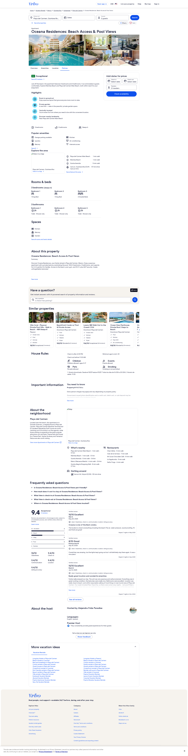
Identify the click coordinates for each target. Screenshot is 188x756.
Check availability (121, 94)
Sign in (156, 4)
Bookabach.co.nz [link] (124, 720)
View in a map (37, 171)
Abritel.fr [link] (121, 713)
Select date (115, 82)
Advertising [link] (32, 734)
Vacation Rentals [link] (40, 10)
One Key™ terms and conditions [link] (83, 723)
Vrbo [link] (120, 709)
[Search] (135, 299)
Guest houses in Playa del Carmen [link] (44, 666)
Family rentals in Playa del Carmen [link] (95, 664)
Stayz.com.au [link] (122, 723)
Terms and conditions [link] (80, 727)
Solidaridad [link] (67, 10)
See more (34, 279)
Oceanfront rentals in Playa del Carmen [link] (97, 668)
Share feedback (84, 637)
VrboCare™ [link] (32, 713)
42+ (134, 62)
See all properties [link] (40, 23)
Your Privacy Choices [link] (80, 737)
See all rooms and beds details (41, 239)
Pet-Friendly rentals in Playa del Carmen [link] (46, 670)
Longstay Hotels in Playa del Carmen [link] (45, 658)
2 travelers (115, 88)
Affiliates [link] (76, 716)
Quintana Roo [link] (58, 10)
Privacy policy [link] (78, 730)
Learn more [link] (35, 525)
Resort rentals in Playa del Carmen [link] (44, 672)
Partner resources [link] (34, 720)
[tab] (39, 652)
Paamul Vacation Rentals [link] (92, 674)
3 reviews (44, 513)
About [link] (75, 709)
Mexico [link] (49, 10)
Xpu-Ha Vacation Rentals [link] (41, 682)
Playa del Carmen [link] (77, 10)
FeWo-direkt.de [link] (123, 716)
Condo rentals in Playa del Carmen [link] (44, 664)
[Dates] (79, 17)
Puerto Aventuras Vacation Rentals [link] (44, 680)
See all (33, 148)
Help (139, 4)
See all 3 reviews (36, 79)
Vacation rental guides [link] (35, 723)
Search (135, 18)
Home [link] (32, 10)
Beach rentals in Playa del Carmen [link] (95, 660)
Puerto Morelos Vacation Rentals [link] (94, 680)
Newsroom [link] (77, 720)
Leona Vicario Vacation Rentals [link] (94, 676)
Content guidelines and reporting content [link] (86, 741)
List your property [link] (34, 709)
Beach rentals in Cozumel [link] (41, 660)
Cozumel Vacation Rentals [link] (92, 678)
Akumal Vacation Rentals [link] (41, 678)
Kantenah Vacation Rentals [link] (41, 676)
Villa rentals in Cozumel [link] (91, 672)
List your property (127, 4)
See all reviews (75, 599)
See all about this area (73, 172)
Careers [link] (76, 713)
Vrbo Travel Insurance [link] (35, 730)
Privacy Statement (45, 752)
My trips (148, 4)
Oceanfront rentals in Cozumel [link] (43, 668)
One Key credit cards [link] (35, 727)
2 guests (104, 18)
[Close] (184, 750)
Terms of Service (61, 752)
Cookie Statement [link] (79, 734)
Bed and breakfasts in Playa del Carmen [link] (46, 662)
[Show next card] (139, 330)
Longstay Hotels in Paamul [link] (92, 658)
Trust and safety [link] (33, 716)
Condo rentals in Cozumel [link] (92, 662)
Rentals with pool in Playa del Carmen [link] (96, 670)
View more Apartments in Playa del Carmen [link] (44, 442)
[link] (132, 23)
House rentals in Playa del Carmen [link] (95, 666)
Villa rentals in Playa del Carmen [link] (43, 674)
